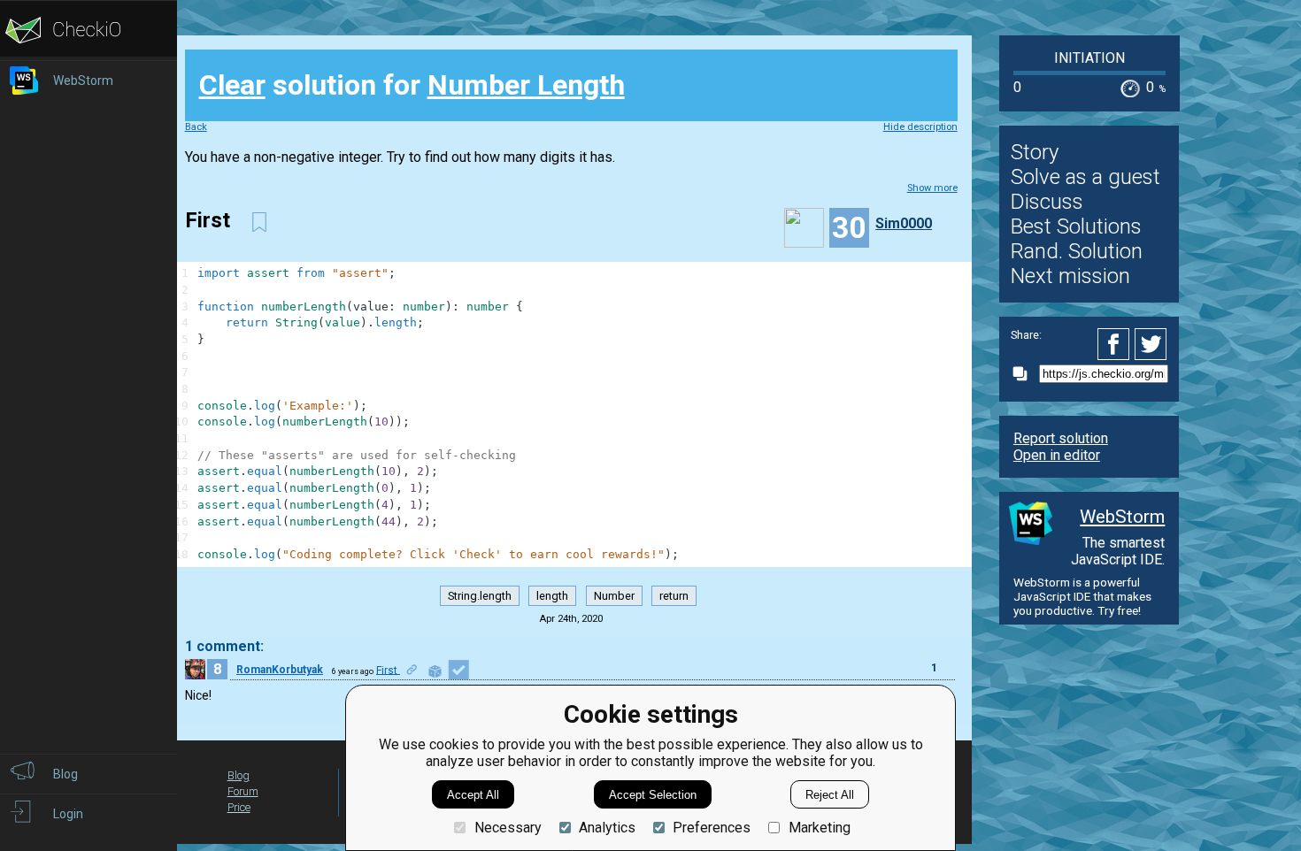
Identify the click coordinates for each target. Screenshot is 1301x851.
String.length (480, 595)
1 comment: (224, 646)
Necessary (507, 827)
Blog (238, 775)
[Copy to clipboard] (1025, 373)
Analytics (607, 827)
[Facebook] (1116, 344)
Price (238, 807)
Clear (232, 85)
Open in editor (1056, 455)
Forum (242, 791)
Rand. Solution (1077, 251)
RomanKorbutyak (279, 669)
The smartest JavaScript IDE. (1118, 551)
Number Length (526, 85)
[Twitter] (1151, 344)
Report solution (1060, 438)
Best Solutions (1076, 226)
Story (1035, 152)
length (552, 595)
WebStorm (1122, 516)
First (388, 669)
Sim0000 (903, 223)
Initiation (1089, 58)
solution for (412, 85)
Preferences (712, 827)
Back (196, 127)
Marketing (819, 827)
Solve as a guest (1085, 177)
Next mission (1070, 276)
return (674, 595)
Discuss (1047, 201)
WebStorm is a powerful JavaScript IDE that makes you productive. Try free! (1082, 596)
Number (614, 595)
